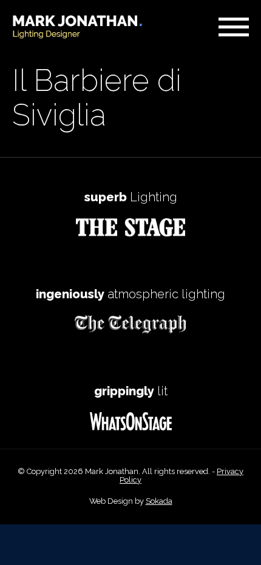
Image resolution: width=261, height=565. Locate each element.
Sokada (159, 501)
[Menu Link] (234, 27)
